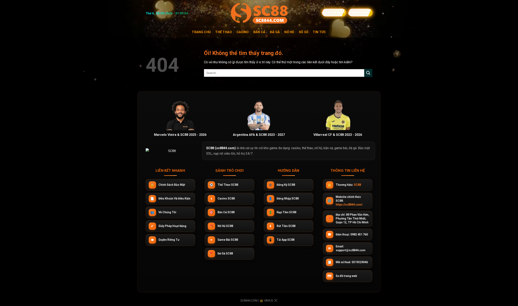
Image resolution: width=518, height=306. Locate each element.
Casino (243, 32)
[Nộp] (368, 73)
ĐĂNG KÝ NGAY (334, 12)
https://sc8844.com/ (349, 204)
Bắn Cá (259, 32)
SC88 (357, 184)
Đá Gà (275, 32)
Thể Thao (223, 32)
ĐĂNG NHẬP (360, 12)
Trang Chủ (201, 32)
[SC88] (259, 13)
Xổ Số (304, 32)
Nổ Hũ (289, 32)
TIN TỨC (319, 32)
